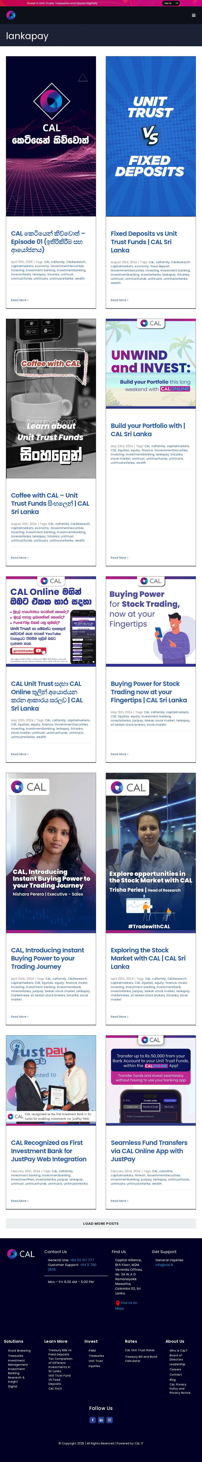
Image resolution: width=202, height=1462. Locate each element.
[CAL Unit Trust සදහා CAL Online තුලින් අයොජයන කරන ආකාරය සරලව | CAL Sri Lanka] (51, 621)
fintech (140, 1175)
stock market (120, 459)
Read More (19, 300)
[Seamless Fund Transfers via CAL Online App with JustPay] (151, 1080)
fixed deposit (160, 266)
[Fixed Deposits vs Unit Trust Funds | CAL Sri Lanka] (151, 136)
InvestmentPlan (22, 1179)
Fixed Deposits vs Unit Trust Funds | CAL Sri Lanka (144, 241)
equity (135, 450)
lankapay (39, 274)
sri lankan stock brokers (128, 725)
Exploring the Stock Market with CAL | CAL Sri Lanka (148, 958)
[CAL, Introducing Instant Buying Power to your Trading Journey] (51, 853)
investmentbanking (71, 270)
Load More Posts (101, 1223)
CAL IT (139, 1443)
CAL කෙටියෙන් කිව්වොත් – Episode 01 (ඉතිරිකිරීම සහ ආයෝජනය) (48, 241)
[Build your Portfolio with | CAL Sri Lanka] (151, 364)
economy (42, 266)
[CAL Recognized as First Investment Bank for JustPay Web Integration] (51, 1080)
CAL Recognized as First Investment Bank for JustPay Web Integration (48, 1150)
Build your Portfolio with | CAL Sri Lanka (148, 429)
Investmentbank (69, 987)
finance (147, 450)
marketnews (20, 995)
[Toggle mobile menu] (194, 15)
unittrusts (41, 279)
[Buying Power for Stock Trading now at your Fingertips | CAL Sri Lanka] (151, 621)
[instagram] (109, 1420)
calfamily (58, 262)
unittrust (67, 274)
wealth (80, 279)
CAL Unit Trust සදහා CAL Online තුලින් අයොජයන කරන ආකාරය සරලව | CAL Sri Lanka (47, 696)
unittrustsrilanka (61, 279)
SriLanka (53, 274)
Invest (83, 983)
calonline (166, 1171)
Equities (123, 450)
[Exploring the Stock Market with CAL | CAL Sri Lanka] (151, 853)
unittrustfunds (21, 279)
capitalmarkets (22, 266)
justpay (137, 720)
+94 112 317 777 (82, 1260)
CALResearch (76, 262)
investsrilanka (21, 274)
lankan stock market (160, 720)
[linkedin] (101, 1420)
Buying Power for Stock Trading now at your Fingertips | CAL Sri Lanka (149, 691)
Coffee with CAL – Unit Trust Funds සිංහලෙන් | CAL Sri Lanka (50, 503)
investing (17, 270)
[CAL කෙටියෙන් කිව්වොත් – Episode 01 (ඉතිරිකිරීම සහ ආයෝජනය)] (51, 136)
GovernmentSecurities (67, 266)
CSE (113, 450)
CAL (47, 262)
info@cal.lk (164, 1265)
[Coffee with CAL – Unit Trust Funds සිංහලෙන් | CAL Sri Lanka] (51, 398)
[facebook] (92, 1420)
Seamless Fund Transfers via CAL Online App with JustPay (149, 1150)
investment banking (40, 270)
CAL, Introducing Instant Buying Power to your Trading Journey (47, 958)
